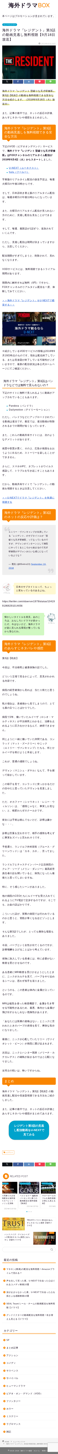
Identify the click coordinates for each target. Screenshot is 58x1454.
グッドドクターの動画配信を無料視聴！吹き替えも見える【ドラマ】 (29, 1317)
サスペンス (12, 1370)
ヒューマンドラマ (10, 24)
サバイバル (12, 1378)
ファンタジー (13, 1401)
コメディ (11, 1363)
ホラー (10, 1408)
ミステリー (12, 1416)
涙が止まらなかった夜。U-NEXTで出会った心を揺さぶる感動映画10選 (30, 1294)
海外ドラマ (29, 5)
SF (8, 1340)
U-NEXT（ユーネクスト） (24, 168)
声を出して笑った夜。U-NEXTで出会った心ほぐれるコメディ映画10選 (30, 1283)
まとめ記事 (12, 1347)
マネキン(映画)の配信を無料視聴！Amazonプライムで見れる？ (30, 1271)
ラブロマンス (13, 1424)
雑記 (8, 1431)
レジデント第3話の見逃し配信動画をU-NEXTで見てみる (29, 1130)
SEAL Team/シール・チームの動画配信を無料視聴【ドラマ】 (30, 1306)
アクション (12, 1355)
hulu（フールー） (19, 172)
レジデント (9, 1152)
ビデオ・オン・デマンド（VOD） (24, 1393)
